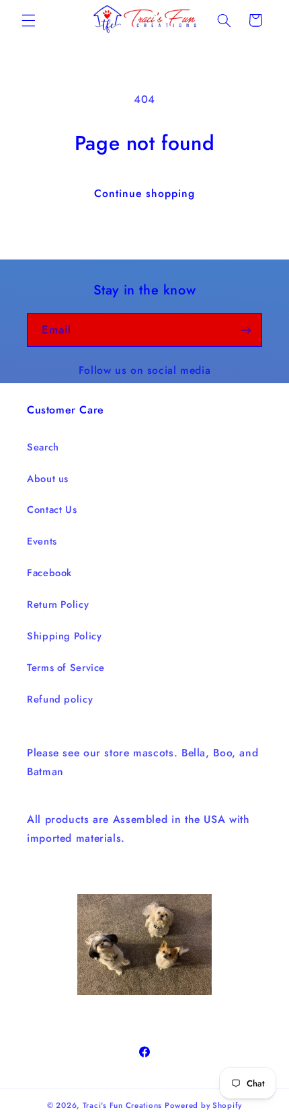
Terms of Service (66, 667)
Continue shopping (145, 193)
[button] (28, 20)
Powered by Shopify (203, 1105)
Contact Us (52, 509)
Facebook (49, 572)
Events (42, 541)
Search (43, 447)
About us (48, 478)
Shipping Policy (64, 636)
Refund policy (60, 699)
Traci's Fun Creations (122, 1105)
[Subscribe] (246, 329)
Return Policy (58, 604)
